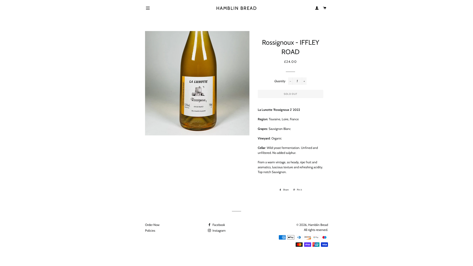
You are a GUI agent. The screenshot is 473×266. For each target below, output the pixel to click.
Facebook (218, 225)
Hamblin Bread (236, 8)
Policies (150, 230)
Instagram (219, 230)
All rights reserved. (316, 230)
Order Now (152, 225)
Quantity (279, 81)
